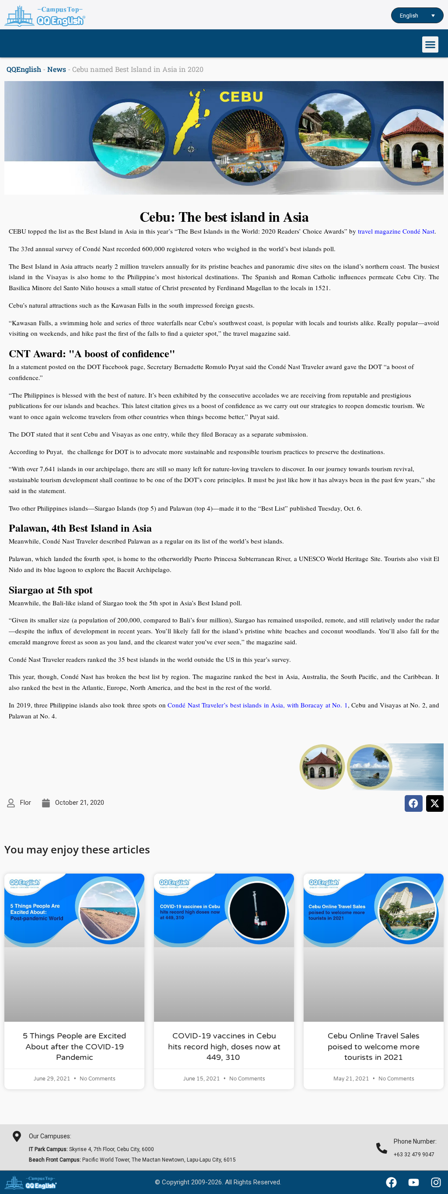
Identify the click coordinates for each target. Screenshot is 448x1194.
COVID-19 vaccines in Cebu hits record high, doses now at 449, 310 (224, 1047)
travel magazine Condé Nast (396, 231)
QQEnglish (24, 69)
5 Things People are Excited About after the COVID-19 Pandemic (74, 1047)
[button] (430, 44)
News (56, 69)
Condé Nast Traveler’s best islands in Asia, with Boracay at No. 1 (258, 704)
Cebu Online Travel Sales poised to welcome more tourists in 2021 (374, 1047)
